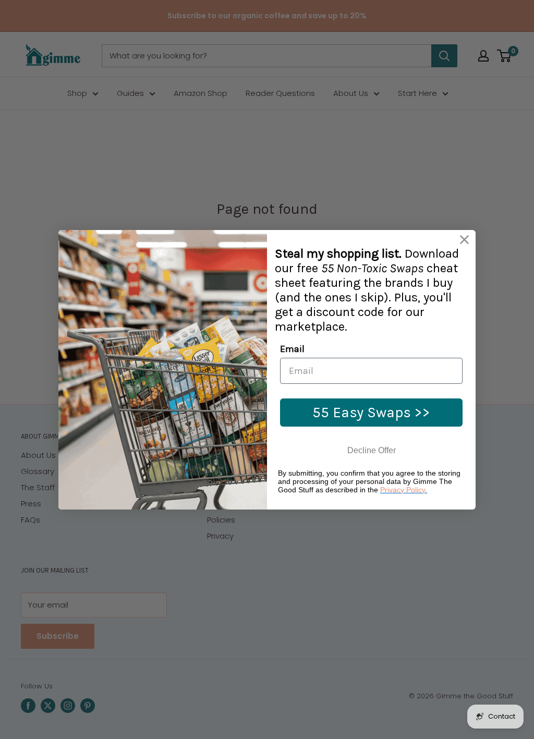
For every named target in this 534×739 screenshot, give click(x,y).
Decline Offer (371, 450)
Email (292, 349)
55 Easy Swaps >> (371, 412)
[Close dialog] (464, 240)
